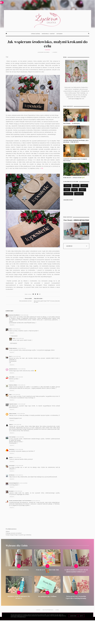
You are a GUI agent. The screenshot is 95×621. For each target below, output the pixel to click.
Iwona (10, 328)
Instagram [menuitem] (59, 33)
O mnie (57, 609)
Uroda (67, 189)
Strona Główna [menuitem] (35, 33)
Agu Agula (11, 491)
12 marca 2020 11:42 (17, 457)
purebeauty (79, 193)
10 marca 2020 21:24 (16, 328)
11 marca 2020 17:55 (17, 424)
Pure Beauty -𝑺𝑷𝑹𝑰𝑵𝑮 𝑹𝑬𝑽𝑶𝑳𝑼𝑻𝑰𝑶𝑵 (76, 220)
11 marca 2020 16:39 (21, 413)
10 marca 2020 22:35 (19, 338)
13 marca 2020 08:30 (23, 483)
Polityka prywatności (48, 609)
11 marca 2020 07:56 (19, 376)
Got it (81, 615)
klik (42, 168)
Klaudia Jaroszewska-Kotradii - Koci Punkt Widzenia (20, 500)
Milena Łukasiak (12, 413)
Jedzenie (67, 185)
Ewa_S (10, 356)
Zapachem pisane (13, 404)
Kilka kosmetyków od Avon (25, 301)
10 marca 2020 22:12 (22, 348)
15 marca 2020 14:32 (18, 491)
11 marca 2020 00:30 (21, 368)
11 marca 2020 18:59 (20, 436)
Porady (76, 185)
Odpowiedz (12, 324)
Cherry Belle (11, 376)
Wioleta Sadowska (13, 348)
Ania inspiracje (12, 436)
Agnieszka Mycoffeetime (14, 315)
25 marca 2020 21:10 (36, 500)
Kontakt (38, 609)
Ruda (14, 338)
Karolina (11, 457)
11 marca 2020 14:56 (21, 404)
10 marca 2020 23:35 (16, 356)
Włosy (74, 189)
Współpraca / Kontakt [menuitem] (48, 33)
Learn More (73, 615)
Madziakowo (11, 449)
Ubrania (84, 185)
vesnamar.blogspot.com (14, 483)
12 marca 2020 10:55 (19, 449)
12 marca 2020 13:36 (19, 465)
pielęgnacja (68, 193)
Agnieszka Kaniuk (13, 368)
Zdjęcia (82, 189)
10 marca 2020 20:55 (24, 315)
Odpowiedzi (14, 336)
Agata (10, 394)
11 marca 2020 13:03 (16, 394)
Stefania (11, 424)
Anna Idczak (11, 465)
